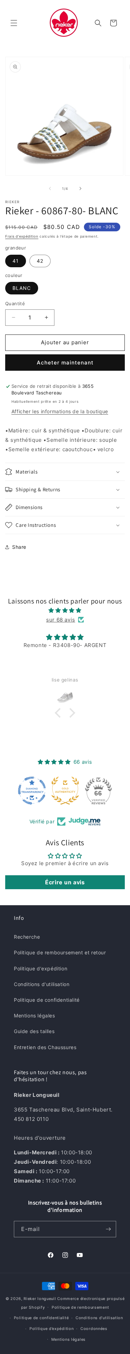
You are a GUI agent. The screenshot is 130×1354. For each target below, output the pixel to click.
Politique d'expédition (40, 968)
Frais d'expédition (21, 236)
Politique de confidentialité (47, 1000)
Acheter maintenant (65, 362)
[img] (65, 610)
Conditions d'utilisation (41, 984)
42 (40, 261)
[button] (13, 23)
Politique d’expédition (51, 1328)
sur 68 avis (60, 619)
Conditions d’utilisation (99, 1317)
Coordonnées (93, 1328)
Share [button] (19, 547)
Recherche (27, 937)
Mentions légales (34, 1015)
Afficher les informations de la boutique (59, 411)
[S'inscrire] (108, 1229)
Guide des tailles (34, 1031)
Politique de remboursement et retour (60, 952)
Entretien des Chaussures (45, 1047)
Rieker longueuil (40, 1298)
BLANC (21, 288)
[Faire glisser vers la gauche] (50, 188)
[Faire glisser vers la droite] (80, 188)
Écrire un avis (65, 882)
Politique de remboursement (80, 1307)
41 (15, 261)
